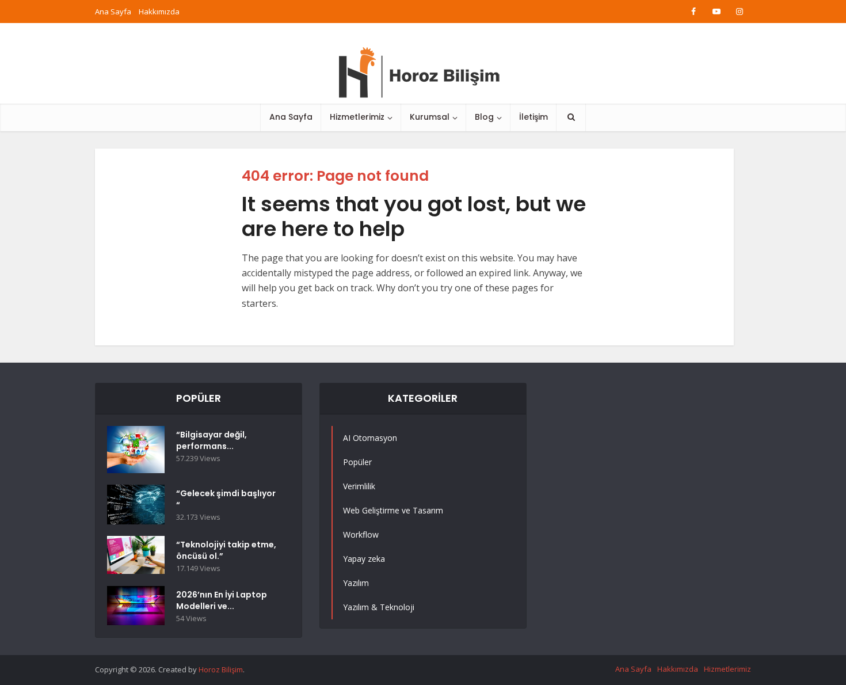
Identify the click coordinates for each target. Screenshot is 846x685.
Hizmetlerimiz (357, 117)
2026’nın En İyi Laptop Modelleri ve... (221, 600)
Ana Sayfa (113, 11)
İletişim (533, 117)
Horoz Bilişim (221, 669)
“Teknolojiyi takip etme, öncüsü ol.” (226, 550)
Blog (484, 117)
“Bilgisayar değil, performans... (211, 440)
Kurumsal (429, 117)
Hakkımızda (159, 11)
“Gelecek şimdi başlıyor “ (226, 499)
